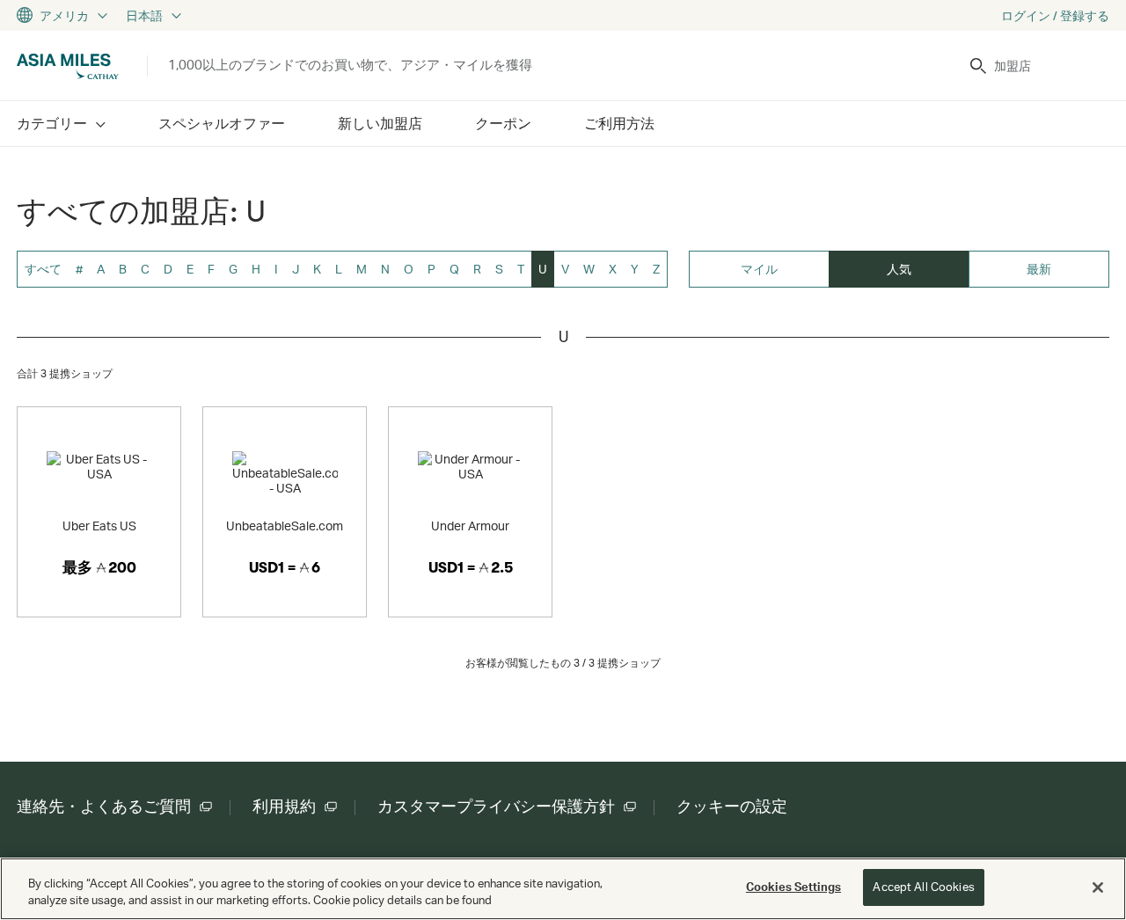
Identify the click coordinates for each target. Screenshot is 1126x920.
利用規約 (284, 806)
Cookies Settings (793, 887)
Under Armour (470, 525)
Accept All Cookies (923, 887)
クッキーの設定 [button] (731, 806)
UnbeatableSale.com (284, 525)
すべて (43, 268)
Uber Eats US (99, 525)
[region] (563, 889)
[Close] (1097, 887)
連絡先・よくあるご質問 (104, 806)
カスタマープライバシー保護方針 (496, 806)
